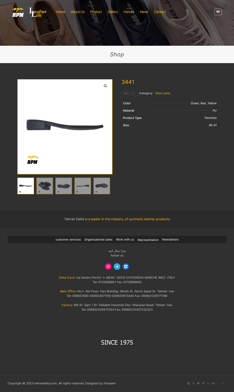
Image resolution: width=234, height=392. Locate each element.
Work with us (125, 239)
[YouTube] (208, 383)
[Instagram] (108, 266)
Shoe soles (162, 93)
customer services (68, 239)
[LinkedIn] (125, 266)
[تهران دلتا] (29, 12)
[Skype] (188, 383)
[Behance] (213, 383)
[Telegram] (117, 266)
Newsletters (170, 239)
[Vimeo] (203, 383)
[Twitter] (198, 383)
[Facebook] (193, 383)
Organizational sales (98, 239)
